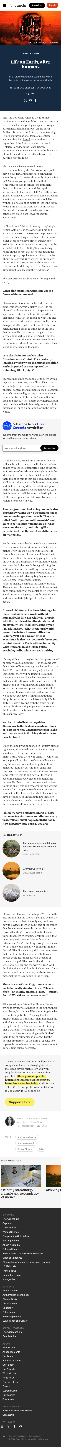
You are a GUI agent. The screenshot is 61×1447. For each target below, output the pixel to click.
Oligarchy (8, 1307)
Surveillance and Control (15, 1320)
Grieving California (33, 869)
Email (44, 1125)
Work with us (9, 1373)
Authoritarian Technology (16, 1294)
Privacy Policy (35, 1436)
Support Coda (19, 1102)
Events (6, 1386)
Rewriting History (12, 1316)
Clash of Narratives (12, 1257)
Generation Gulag (12, 1275)
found (26, 139)
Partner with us (10, 1382)
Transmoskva (9, 1270)
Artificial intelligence (27, 1137)
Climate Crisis (30, 54)
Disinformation (10, 1303)
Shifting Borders (11, 1240)
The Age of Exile (11, 1219)
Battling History (11, 1249)
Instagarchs (9, 1279)
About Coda (9, 1347)
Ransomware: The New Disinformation (23, 1253)
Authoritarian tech (26, 1143)
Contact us (8, 1399)
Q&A (41, 1149)
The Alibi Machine (12, 1332)
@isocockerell (28, 1125)
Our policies (9, 1395)
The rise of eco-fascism (35, 891)
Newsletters (37, 5)
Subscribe (49, 448)
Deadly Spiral (9, 1336)
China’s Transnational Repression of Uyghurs (26, 1262)
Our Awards (9, 1369)
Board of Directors (12, 1360)
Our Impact (8, 1364)
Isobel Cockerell (23, 88)
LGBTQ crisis (9, 1266)
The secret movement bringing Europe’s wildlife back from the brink (39, 846)
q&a (32, 94)
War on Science (11, 1232)
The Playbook (10, 1227)
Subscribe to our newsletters (17, 1410)
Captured (7, 1223)
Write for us (8, 1377)
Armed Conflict (10, 1290)
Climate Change (25, 1149)
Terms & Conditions (17, 1436)
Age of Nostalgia (11, 1244)
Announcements (11, 1351)
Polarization (9, 1312)
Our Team (8, 1356)
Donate (52, 5)
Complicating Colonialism (16, 1236)
